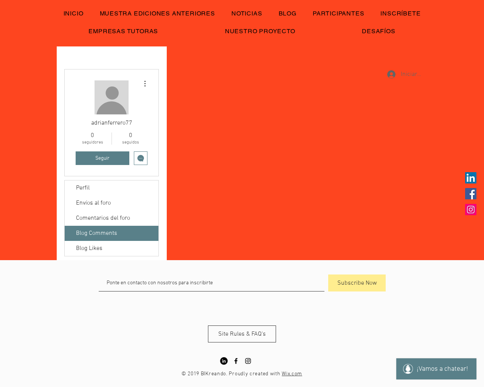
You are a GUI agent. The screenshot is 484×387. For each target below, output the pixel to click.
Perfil (83, 188)
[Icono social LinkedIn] (470, 177)
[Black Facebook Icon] (236, 361)
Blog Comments (96, 233)
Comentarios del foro (103, 218)
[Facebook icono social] (470, 193)
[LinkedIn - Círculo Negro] (224, 361)
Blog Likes (89, 248)
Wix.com (292, 374)
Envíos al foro (93, 203)
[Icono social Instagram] (470, 209)
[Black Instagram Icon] (248, 361)
